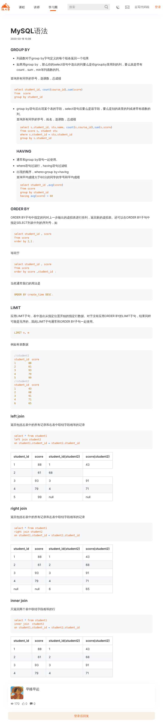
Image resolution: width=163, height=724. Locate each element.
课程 (22, 7)
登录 (158, 7)
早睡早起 (32, 689)
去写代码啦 (142, 7)
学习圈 (53, 7)
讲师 (37, 7)
